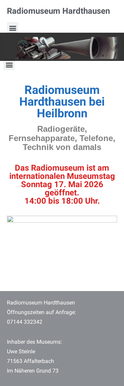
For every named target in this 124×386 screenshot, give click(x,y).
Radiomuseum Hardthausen (58, 11)
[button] (12, 27)
